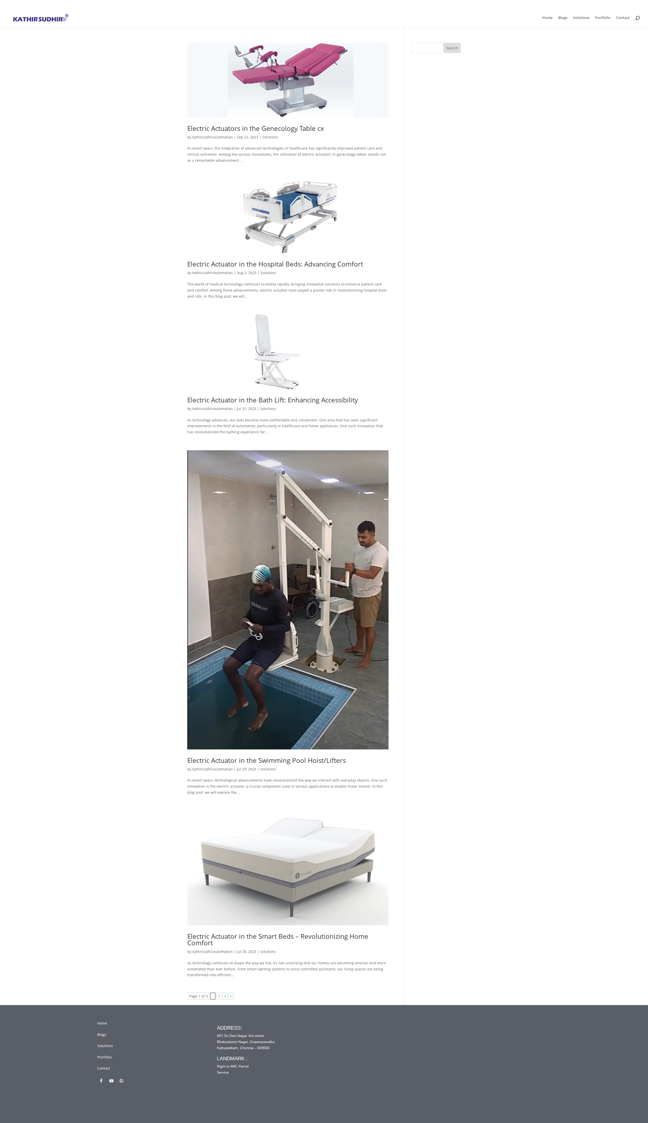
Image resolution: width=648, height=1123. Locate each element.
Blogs (563, 18)
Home (547, 18)
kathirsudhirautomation (212, 137)
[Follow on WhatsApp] (121, 1081)
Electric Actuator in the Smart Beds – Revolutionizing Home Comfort (277, 939)
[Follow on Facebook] (101, 1081)
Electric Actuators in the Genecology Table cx (255, 128)
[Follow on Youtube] (111, 1081)
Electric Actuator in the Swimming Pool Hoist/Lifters (266, 760)
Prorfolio (104, 1057)
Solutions (581, 18)
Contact (623, 18)
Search (452, 48)
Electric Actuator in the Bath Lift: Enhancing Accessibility (272, 399)
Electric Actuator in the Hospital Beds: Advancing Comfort (275, 264)
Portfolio (603, 18)
